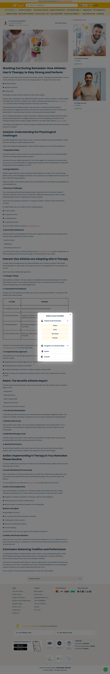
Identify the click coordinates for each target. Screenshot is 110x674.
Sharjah (55, 338)
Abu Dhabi (55, 334)
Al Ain (55, 329)
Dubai (55, 325)
